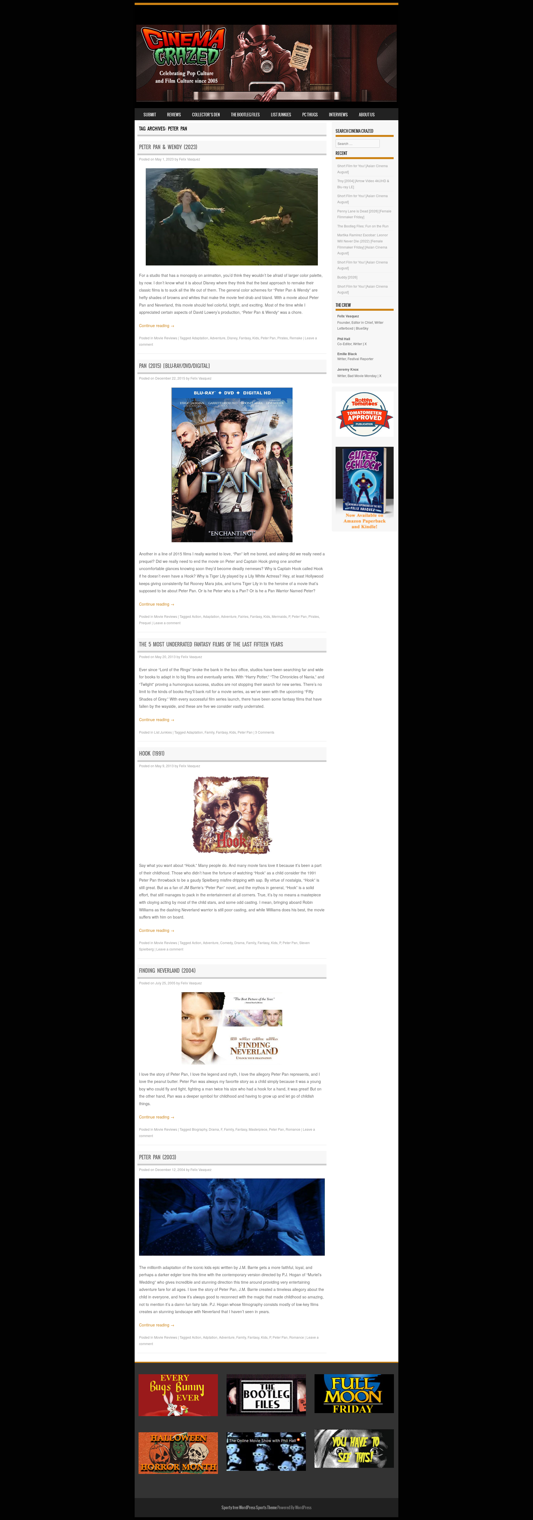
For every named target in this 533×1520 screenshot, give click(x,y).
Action (196, 616)
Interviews (338, 115)
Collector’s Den (206, 115)
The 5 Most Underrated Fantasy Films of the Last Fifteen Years (211, 644)
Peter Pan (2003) (157, 1157)
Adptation (210, 1337)
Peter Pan (268, 337)
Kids (255, 337)
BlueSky (362, 328)
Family (209, 732)
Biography (199, 1129)
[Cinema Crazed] (266, 100)
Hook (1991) (152, 753)
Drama (239, 942)
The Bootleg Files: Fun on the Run (363, 226)
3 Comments (264, 732)
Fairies (243, 616)
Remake (296, 337)
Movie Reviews (165, 337)
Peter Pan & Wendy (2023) (168, 147)
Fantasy (245, 337)
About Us (367, 115)
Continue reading (156, 325)
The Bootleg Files (245, 115)
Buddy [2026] (347, 277)
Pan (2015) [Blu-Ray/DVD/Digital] (174, 366)
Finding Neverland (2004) (167, 970)
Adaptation (200, 337)
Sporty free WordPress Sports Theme (249, 1507)
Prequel (145, 622)
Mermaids (279, 616)
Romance (293, 1129)
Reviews (174, 115)
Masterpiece (258, 1129)
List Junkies (281, 115)
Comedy (226, 942)
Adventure (217, 337)
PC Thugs (310, 115)
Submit (150, 115)
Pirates (282, 337)
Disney (232, 337)
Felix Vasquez (189, 159)
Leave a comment (167, 622)
